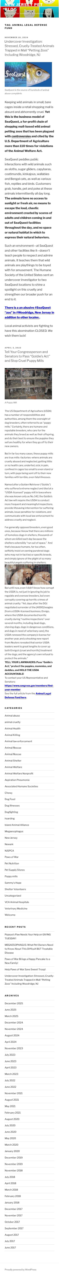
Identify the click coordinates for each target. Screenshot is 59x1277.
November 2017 (13, 1215)
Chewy (8, 792)
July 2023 (10, 1054)
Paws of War (12, 857)
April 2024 (11, 1042)
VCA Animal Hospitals (17, 902)
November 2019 (14, 1164)
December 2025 (14, 1003)
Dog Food (10, 799)
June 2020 (10, 1131)
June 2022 (10, 1086)
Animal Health (12, 728)
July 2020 (10, 1125)
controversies (21, 136)
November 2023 (14, 1048)
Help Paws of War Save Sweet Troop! (25, 969)
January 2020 (12, 1151)
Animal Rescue (13, 747)
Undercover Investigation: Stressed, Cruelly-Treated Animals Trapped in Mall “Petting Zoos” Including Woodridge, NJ (29, 979)
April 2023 (11, 1067)
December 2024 (14, 1022)
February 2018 (13, 1196)
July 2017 (10, 1241)
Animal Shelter (13, 760)
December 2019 (14, 1157)
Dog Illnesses (12, 805)
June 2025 (10, 1009)
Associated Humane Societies (21, 786)
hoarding (10, 818)
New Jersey (11, 837)
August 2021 (12, 1099)
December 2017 (13, 1209)
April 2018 (10, 1183)
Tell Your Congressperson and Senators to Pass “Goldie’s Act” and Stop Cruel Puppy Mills (27, 356)
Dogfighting (11, 812)
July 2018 (10, 1177)
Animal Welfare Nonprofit (19, 773)
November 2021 (13, 1093)
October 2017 (12, 1222)
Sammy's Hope (13, 882)
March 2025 (11, 1016)
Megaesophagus (14, 831)
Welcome (10, 914)
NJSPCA (9, 850)
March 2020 (11, 1144)
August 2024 (12, 1035)
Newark (9, 844)
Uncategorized (13, 895)
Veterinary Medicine (16, 908)
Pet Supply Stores (15, 870)
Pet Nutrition (12, 863)
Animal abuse (12, 715)
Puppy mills (11, 876)
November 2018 (14, 1170)
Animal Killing (12, 735)
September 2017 (14, 1228)
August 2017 (12, 1234)
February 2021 (13, 1112)
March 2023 (11, 1074)
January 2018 (12, 1202)
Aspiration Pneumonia (17, 780)
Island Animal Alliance (17, 825)
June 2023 (10, 1061)
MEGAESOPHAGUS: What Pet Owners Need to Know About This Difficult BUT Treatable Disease (29, 949)
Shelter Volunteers (15, 889)
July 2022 (10, 1080)
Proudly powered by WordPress (20, 1269)
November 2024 (14, 1029)
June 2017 (10, 1247)
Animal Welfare (13, 767)
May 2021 (10, 1106)
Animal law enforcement (18, 741)
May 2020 (10, 1138)
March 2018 (11, 1189)
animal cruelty (12, 722)
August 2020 (12, 1119)
